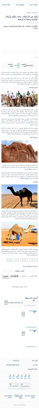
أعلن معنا (34, 360)
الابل (16, 260)
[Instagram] (21, 376)
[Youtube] (17, 376)
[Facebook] (29, 376)
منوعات (28, 12)
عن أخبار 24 (16, 360)
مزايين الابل (33, 260)
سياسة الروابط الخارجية (13, 365)
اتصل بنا (35, 365)
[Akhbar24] (28, 396)
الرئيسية (35, 12)
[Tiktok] (13, 376)
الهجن (9, 260)
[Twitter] (25, 376)
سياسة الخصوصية (32, 369)
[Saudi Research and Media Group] (8, 396)
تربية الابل (24, 260)
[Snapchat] (10, 376)
